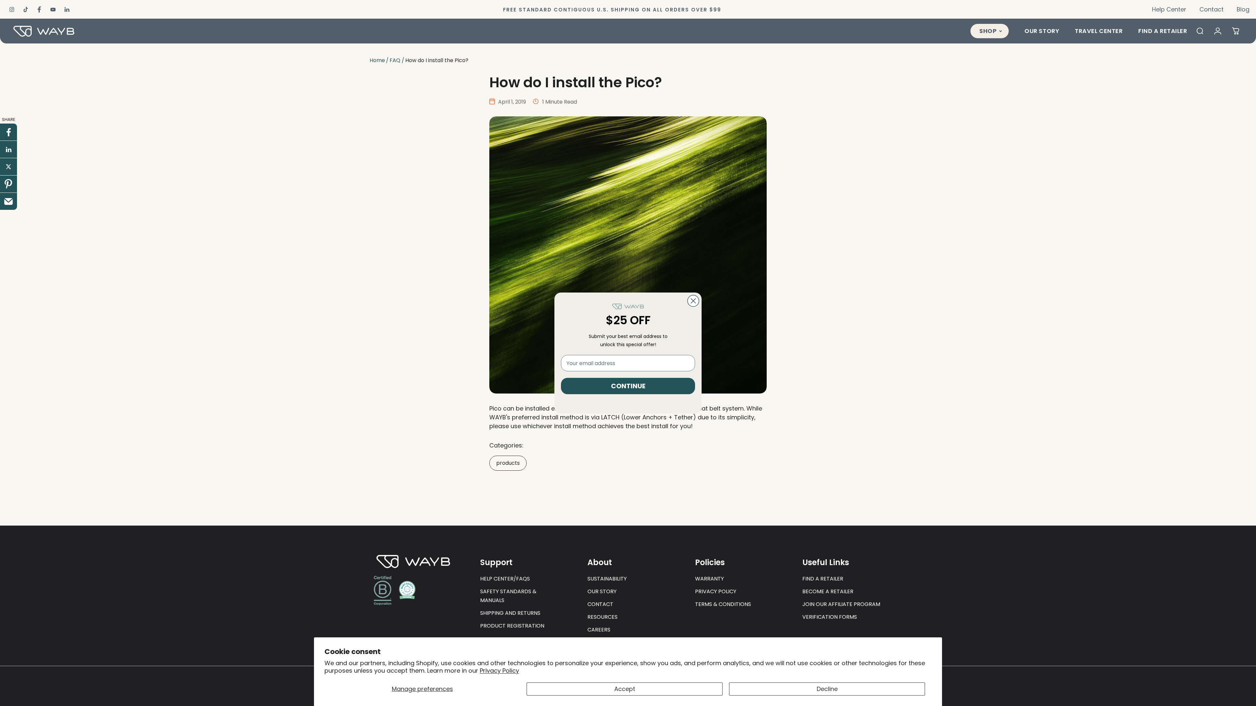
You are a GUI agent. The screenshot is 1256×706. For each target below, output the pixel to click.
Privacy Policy (499, 670)
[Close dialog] (693, 301)
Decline (827, 689)
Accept (624, 689)
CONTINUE (628, 386)
